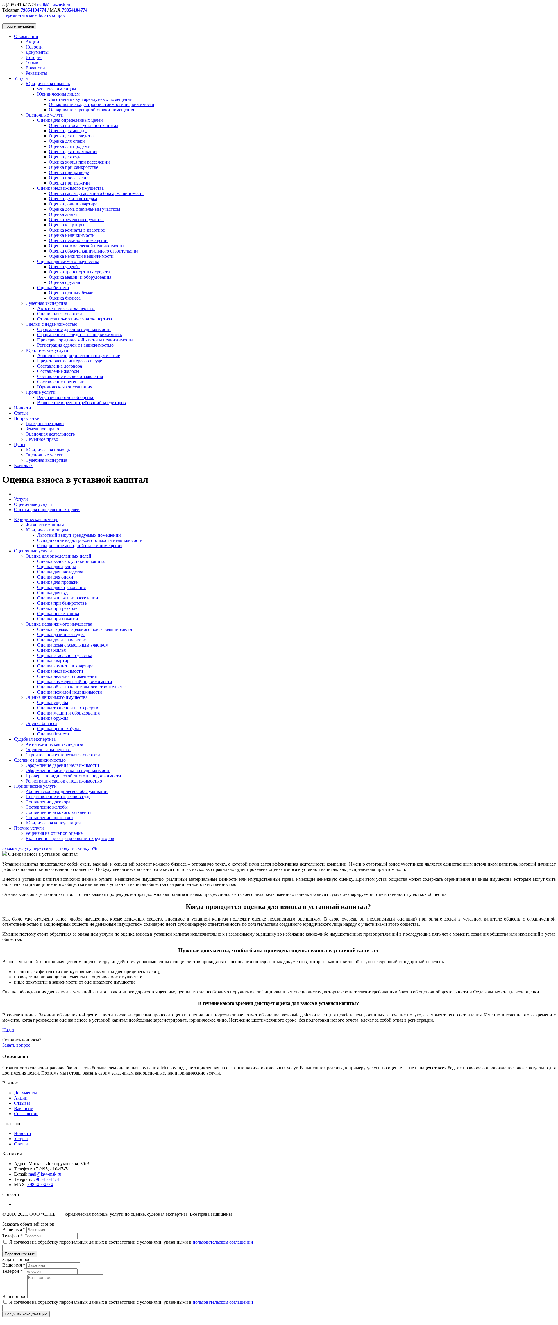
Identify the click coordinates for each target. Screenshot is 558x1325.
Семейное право (42, 439)
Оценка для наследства (72, 135)
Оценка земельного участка (76, 219)
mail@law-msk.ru (53, 4)
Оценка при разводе (69, 172)
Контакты (23, 465)
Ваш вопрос (14, 1296)
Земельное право (42, 428)
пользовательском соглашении (223, 1242)
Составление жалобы (58, 371)
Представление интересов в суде (69, 360)
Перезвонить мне (19, 15)
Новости (34, 46)
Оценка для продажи (69, 146)
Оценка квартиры (66, 224)
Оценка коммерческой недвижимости (86, 245)
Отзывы (34, 62)
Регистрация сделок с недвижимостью (75, 345)
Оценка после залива (70, 177)
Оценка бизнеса (53, 287)
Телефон (12, 1235)
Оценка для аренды (68, 130)
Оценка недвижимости (72, 235)
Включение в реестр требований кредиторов (81, 402)
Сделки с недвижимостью (51, 324)
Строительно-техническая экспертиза (74, 318)
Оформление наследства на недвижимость (79, 334)
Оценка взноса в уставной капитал (83, 125)
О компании (26, 36)
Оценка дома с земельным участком (84, 209)
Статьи (21, 413)
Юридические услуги (47, 350)
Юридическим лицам (58, 94)
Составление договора (59, 366)
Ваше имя (13, 1229)
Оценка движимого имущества (68, 261)
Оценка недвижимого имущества (70, 188)
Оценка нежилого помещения (78, 240)
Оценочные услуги (45, 114)
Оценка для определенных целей (70, 120)
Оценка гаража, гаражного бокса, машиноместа (96, 193)
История (34, 57)
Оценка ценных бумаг (71, 292)
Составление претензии (61, 381)
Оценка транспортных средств (79, 271)
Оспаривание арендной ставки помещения (91, 109)
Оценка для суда (65, 156)
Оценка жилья (63, 214)
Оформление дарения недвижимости (74, 329)
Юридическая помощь (48, 83)
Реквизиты (36, 73)
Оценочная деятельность (50, 433)
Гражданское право (45, 423)
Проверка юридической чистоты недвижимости (85, 339)
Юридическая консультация (64, 386)
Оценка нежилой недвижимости (81, 256)
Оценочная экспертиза (59, 313)
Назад (8, 1029)
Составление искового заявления (70, 376)
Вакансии (35, 67)
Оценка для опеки (67, 141)
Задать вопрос (52, 15)
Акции (32, 41)
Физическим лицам (56, 88)
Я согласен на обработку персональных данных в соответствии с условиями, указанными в (130, 1242)
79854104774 (46, 1179)
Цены (19, 444)
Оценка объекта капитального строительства (93, 250)
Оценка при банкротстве (73, 167)
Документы (37, 52)
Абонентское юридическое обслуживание (78, 355)
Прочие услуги (41, 392)
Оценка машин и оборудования (80, 277)
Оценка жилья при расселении (79, 162)
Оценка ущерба (64, 266)
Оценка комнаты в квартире (77, 230)
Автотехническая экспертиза (66, 308)
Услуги (21, 78)
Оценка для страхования (73, 151)
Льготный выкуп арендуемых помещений (91, 99)
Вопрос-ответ (27, 418)
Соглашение (26, 1113)
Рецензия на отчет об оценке (65, 397)
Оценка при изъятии (69, 182)
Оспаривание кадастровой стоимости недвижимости (101, 104)
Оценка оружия (64, 282)
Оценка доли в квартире (73, 203)
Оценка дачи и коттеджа (73, 198)
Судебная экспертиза (46, 303)
